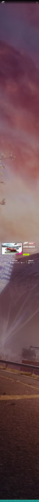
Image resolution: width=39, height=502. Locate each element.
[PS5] (31, 262)
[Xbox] (7, 262)
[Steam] (23, 262)
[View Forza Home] (3, 2)
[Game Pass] (14, 262)
